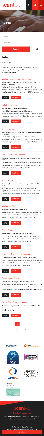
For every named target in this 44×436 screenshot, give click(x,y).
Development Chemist (11, 278)
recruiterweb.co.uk (31, 429)
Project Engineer (9, 230)
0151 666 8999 (15, 419)
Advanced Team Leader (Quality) (16, 254)
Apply (5, 97)
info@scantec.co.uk (30, 419)
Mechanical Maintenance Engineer (16, 79)
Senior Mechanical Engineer (13, 154)
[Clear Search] (37, 49)
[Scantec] (10, 5)
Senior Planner (8, 129)
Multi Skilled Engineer (11, 105)
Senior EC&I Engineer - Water (14, 302)
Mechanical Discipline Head (13, 206)
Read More (15, 97)
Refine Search (22, 432)
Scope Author (7, 180)
